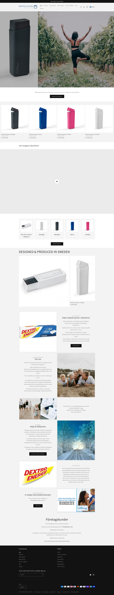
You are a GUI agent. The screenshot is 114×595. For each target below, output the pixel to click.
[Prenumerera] (42, 574)
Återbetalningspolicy (37, 591)
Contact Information (61, 554)
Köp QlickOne (76, 345)
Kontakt (20, 566)
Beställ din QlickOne (57, 96)
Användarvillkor (53, 591)
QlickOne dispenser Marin (35, 134)
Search (58, 552)
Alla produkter (22, 557)
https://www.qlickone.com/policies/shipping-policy (57, 541)
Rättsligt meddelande (75, 591)
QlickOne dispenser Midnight (8, 134)
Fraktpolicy (59, 591)
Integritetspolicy (46, 591)
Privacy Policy (60, 559)
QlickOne (21, 554)
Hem (20, 552)
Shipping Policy (60, 564)
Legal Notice (60, 557)
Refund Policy (60, 561)
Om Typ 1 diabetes (23, 561)
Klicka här (38, 505)
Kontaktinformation (66, 591)
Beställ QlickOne (57, 243)
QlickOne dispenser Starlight (92, 134)
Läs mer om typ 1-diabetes (38, 454)
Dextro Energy (22, 559)
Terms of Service (61, 566)
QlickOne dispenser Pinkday (64, 134)
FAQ (20, 564)
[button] (81, 7)
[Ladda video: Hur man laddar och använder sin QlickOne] (57, 181)
